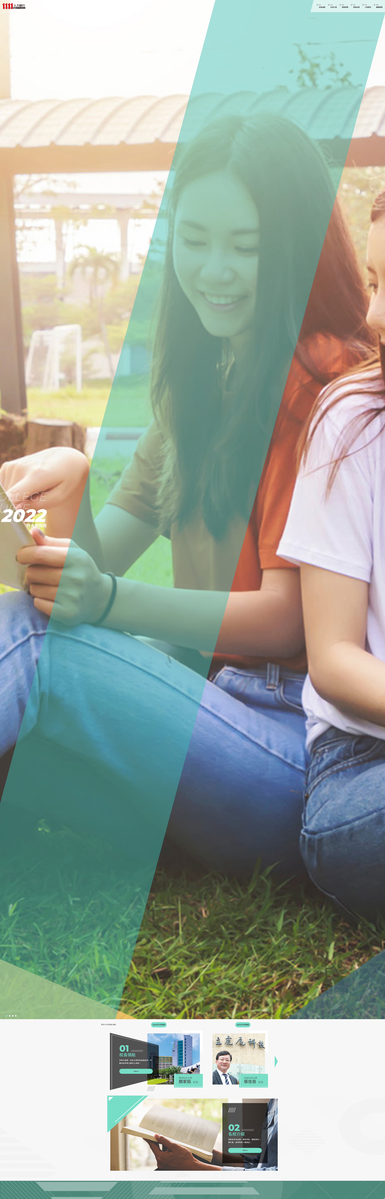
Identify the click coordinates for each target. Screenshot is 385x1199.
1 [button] (7, 1016)
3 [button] (13, 1016)
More (136, 1071)
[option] (192, 509)
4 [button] (16, 1016)
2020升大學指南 (158, 1025)
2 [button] (10, 1016)
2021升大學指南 (243, 1025)
